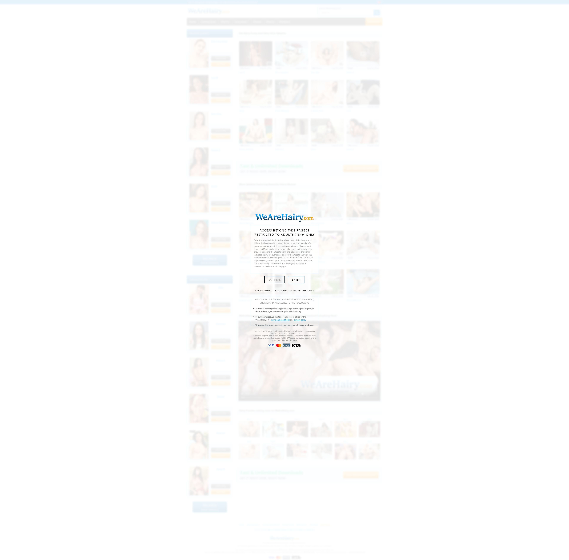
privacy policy (300, 319)
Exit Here (274, 279)
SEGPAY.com (289, 338)
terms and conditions (280, 319)
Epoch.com (267, 336)
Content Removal (289, 340)
